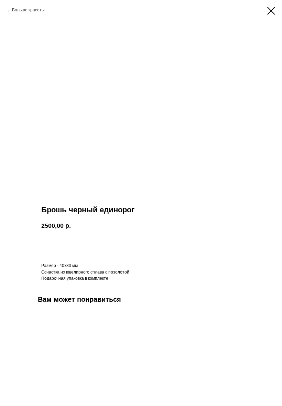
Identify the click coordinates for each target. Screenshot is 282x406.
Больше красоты (28, 10)
